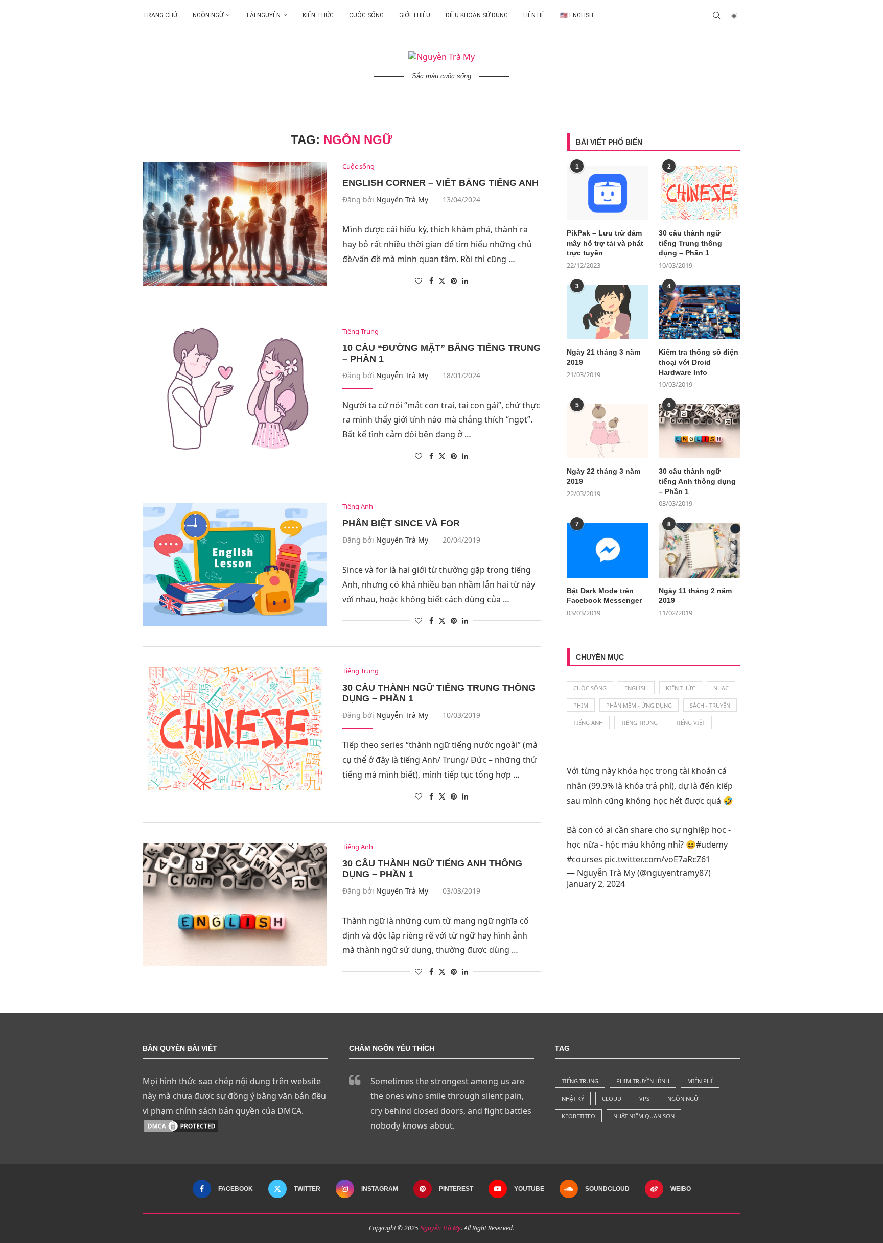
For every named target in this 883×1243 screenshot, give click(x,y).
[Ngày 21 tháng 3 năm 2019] (607, 312)
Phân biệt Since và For (401, 523)
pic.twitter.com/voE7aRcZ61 (657, 859)
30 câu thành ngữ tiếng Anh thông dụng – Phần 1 (697, 481)
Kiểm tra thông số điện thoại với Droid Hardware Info (698, 362)
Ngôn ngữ (208, 15)
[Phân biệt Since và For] (235, 564)
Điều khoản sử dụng (477, 15)
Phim (580, 705)
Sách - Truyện (710, 705)
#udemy (712, 844)
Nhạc (721, 688)
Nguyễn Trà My (402, 199)
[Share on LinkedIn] (465, 281)
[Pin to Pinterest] (454, 281)
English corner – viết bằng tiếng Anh (440, 183)
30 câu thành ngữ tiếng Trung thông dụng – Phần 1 (690, 243)
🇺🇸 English (576, 15)
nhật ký (573, 1099)
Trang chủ (160, 15)
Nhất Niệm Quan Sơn (644, 1116)
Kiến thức (318, 15)
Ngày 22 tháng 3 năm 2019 (603, 476)
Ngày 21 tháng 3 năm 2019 (603, 357)
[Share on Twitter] (442, 281)
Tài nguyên (263, 15)
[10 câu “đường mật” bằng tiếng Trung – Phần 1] (235, 388)
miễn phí (700, 1081)
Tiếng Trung (639, 722)
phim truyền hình (642, 1081)
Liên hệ (534, 15)
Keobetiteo (578, 1116)
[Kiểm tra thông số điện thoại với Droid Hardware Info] (699, 312)
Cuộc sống (366, 15)
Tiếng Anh (588, 722)
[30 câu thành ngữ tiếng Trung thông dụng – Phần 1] (235, 728)
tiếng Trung (580, 1081)
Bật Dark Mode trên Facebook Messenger (604, 596)
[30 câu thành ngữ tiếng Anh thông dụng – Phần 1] (235, 904)
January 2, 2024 (596, 883)
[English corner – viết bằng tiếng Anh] (235, 223)
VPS (644, 1099)
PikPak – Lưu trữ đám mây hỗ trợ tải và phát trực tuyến (605, 243)
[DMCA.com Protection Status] (181, 1125)
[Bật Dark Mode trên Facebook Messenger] (607, 550)
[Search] (716, 15)
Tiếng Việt (690, 722)
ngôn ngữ (683, 1099)
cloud (611, 1099)
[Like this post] (418, 281)
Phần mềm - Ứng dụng (639, 705)
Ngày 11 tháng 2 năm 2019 (695, 596)
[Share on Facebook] (431, 281)
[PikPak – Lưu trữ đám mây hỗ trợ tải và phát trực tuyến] (607, 193)
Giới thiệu (414, 15)
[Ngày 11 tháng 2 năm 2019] (699, 550)
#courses (584, 859)
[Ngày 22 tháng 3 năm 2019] (607, 431)
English (636, 688)
